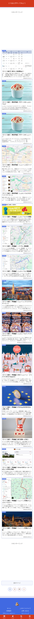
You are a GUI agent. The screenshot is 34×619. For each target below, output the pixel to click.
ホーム (9, 608)
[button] (30, 368)
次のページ (17, 583)
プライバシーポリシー (9, 613)
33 (19, 589)
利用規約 (8, 611)
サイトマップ (25, 613)
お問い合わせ (25, 611)
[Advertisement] (17, 30)
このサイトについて (25, 608)
